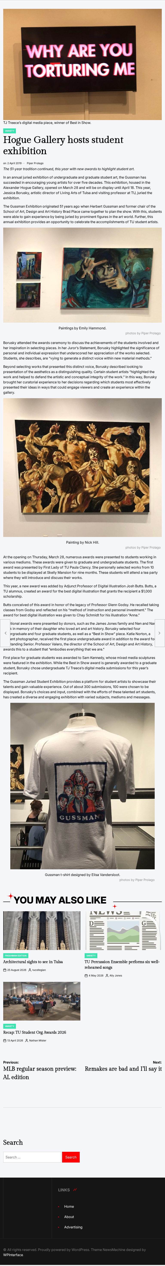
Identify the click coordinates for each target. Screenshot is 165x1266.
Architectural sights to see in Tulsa (33, 962)
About (69, 1217)
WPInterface (13, 1255)
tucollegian (39, 969)
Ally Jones (116, 975)
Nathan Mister (37, 1040)
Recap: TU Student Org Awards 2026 (34, 1032)
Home (69, 1206)
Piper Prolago (35, 163)
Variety (9, 131)
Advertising (73, 1227)
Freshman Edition (16, 955)
